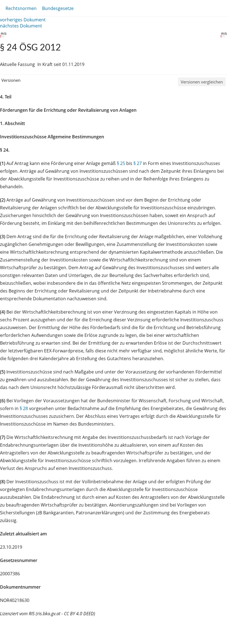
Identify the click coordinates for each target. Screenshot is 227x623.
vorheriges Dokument (23, 20)
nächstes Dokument (21, 26)
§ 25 (121, 163)
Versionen (10, 80)
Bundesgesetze (58, 8)
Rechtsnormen (21, 8)
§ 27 (137, 163)
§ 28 (24, 408)
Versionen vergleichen (202, 82)
